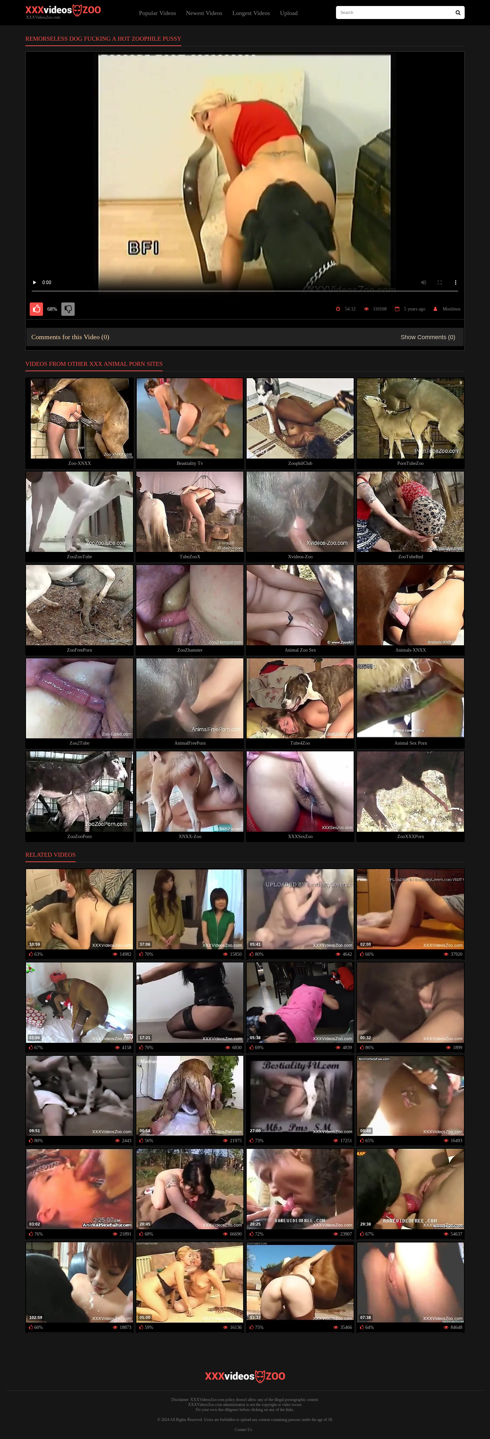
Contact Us (243, 1429)
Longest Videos (251, 13)
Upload (289, 13)
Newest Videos (204, 13)
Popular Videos (157, 13)
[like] (36, 309)
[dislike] (68, 309)
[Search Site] (458, 12)
